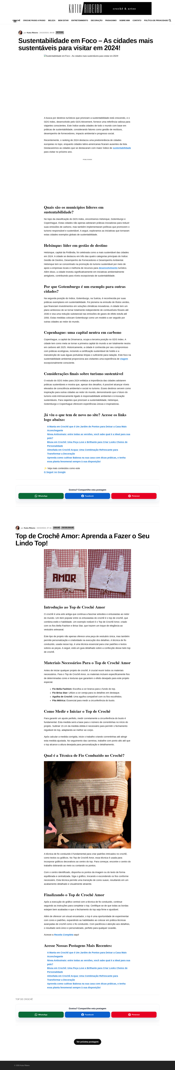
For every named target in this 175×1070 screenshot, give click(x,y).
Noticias (59, 32)
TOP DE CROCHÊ (24, 999)
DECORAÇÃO (96, 20)
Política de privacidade (156, 20)
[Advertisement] (87, 179)
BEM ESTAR (63, 20)
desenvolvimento (108, 268)
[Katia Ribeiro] (87, 8)
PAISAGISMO (111, 20)
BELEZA (51, 20)
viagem (124, 359)
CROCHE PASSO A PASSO (34, 20)
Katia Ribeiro (32, 33)
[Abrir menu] (15, 21)
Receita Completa (63, 934)
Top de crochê (68, 527)
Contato (137, 20)
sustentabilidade (122, 148)
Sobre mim (124, 20)
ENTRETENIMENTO (79, 20)
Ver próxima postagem (88, 1042)
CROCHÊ (57, 527)
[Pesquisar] (170, 20)
